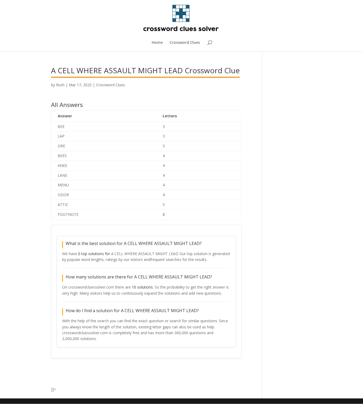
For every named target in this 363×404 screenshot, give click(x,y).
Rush (60, 84)
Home (157, 43)
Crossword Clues (185, 43)
